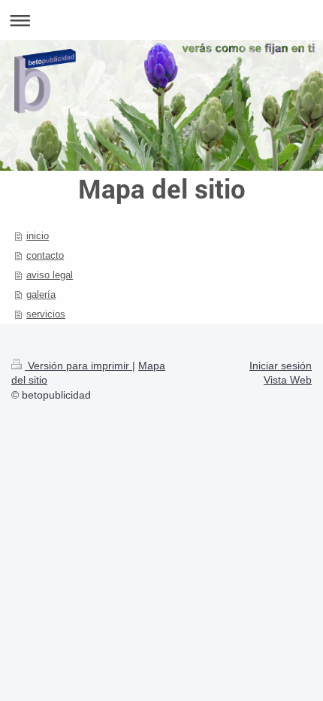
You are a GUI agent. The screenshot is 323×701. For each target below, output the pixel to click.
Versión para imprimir (78, 366)
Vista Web (288, 380)
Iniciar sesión (280, 366)
